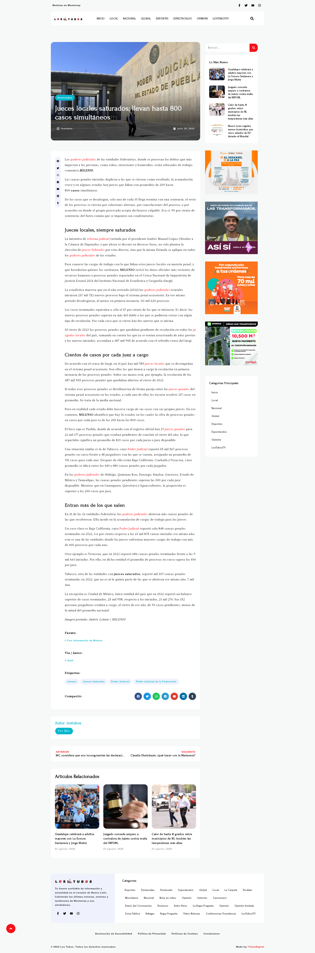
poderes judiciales (83, 159)
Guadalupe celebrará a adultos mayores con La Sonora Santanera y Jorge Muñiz (74, 839)
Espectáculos (183, 18)
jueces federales (93, 249)
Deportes (162, 18)
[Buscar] (254, 48)
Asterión (202, 898)
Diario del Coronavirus (138, 905)
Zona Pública (132, 913)
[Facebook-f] (239, 5)
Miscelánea (131, 898)
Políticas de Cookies (185, 933)
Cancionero (220, 898)
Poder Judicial (137, 449)
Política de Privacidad (152, 933)
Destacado (166, 890)
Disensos (163, 905)
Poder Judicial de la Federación (156, 681)
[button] (252, 18)
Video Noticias (191, 913)
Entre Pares (180, 905)
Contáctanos (212, 933)
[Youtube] (253, 5)
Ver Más (64, 731)
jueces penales (179, 389)
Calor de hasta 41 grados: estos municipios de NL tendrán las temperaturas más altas (172, 839)
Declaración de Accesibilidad (113, 933)
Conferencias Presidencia (221, 913)
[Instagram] (259, 5)
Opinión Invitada (244, 905)
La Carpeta (231, 890)
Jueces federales (94, 681)
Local (114, 18)
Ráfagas (150, 913)
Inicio (101, 18)
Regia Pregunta (169, 913)
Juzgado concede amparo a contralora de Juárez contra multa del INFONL (125, 839)
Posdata (247, 890)
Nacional (129, 18)
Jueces (71, 681)
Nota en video (168, 898)
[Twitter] (246, 5)
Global (146, 18)
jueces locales (155, 363)
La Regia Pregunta (203, 905)
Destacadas (64, 97)
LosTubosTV (221, 18)
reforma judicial (98, 239)
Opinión (202, 18)
